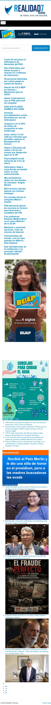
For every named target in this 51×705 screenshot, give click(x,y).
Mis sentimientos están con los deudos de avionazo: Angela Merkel (15, 181)
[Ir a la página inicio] (6, 686)
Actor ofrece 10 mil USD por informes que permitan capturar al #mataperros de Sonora (15, 139)
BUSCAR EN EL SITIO (41, 48)
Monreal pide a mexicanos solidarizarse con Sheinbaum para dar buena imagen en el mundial (26, 522)
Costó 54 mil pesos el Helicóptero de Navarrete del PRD (15, 62)
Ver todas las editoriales (10, 485)
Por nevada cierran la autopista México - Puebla (15, 199)
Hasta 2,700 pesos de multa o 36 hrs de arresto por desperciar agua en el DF (15, 151)
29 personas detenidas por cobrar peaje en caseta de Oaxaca (15, 81)
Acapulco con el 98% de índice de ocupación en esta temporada (14, 127)
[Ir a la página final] (6, 693)
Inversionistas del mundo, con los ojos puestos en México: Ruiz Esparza (14, 239)
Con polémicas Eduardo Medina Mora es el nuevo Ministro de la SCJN (15, 220)
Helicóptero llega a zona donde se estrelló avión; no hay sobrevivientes (15, 170)
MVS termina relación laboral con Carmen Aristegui (15, 191)
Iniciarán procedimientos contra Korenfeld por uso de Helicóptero (15, 116)
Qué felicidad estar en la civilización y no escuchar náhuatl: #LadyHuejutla (15, 250)
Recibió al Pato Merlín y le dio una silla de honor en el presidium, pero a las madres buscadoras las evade (27, 468)
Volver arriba (46, 703)
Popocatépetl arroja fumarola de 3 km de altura (14, 161)
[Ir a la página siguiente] (6, 691)
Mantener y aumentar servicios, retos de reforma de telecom (15, 230)
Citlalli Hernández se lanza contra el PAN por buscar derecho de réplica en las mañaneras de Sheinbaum (26, 488)
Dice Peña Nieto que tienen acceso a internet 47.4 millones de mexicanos (15, 71)
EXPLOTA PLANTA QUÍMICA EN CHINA (14, 108)
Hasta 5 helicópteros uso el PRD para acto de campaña (15, 100)
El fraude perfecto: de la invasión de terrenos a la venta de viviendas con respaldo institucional (25, 557)
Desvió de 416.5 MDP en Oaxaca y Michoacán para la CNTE (15, 91)
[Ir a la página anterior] (6, 688)
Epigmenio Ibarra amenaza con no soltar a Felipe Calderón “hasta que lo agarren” (25, 616)
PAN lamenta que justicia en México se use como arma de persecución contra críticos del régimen (25, 423)
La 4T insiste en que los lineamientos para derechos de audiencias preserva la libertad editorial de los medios (24, 438)
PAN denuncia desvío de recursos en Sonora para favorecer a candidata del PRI (15, 209)
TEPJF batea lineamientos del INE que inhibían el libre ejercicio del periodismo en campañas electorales (24, 434)
